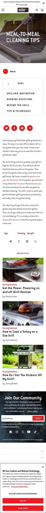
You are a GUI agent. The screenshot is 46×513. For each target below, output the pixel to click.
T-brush (19, 183)
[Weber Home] (23, 10)
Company (7, 451)
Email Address (7, 418)
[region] (23, 488)
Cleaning (21, 233)
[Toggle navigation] (3, 10)
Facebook (10, 431)
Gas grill (30, 233)
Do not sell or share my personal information (23, 493)
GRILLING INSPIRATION (21, 93)
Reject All (23, 501)
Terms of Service (9, 427)
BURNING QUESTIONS (19, 99)
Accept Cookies (23, 508)
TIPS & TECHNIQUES (19, 111)
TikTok (35, 431)
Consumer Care (10, 458)
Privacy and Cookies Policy (19, 487)
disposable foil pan (11, 219)
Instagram (16, 431)
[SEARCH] (37, 10)
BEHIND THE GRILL (18, 105)
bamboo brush (35, 183)
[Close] (43, 3)
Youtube (29, 431)
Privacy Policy (38, 424)
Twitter (22, 432)
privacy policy (39, 439)
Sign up (38, 418)
